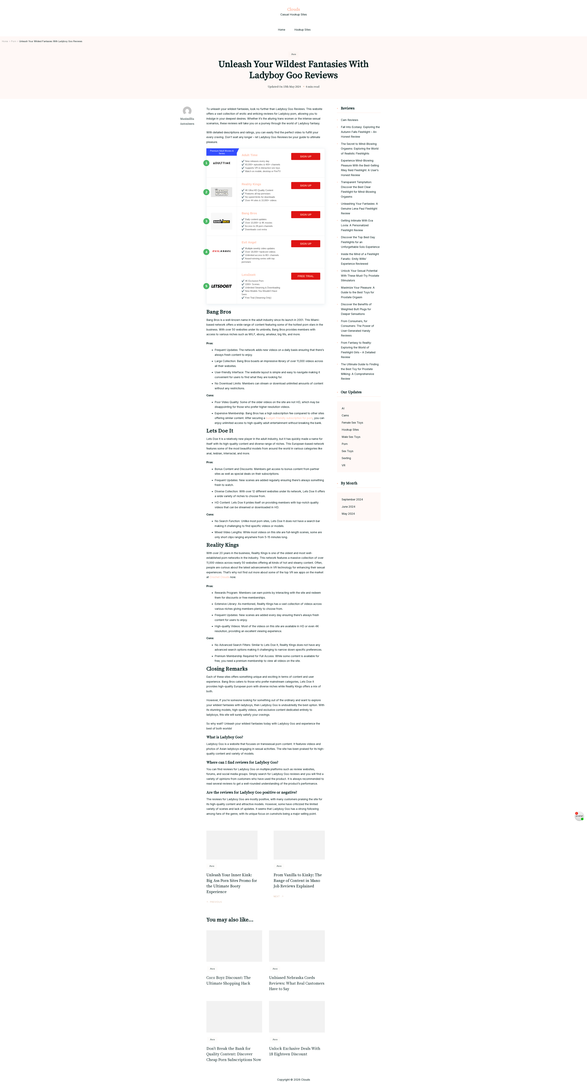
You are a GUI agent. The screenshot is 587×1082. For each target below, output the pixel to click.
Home (281, 29)
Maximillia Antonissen (187, 121)
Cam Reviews (349, 120)
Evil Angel (249, 242)
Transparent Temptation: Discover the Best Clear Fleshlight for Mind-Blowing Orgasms (358, 189)
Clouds (293, 9)
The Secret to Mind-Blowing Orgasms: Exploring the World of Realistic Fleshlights (359, 148)
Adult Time (250, 155)
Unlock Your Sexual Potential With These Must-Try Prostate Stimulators (360, 275)
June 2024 (348, 506)
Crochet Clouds (219, 577)
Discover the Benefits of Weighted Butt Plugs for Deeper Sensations (356, 309)
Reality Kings (251, 184)
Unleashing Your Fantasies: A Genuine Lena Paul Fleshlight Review (359, 208)
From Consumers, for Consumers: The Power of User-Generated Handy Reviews (357, 328)
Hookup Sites (302, 29)
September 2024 (352, 499)
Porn (293, 54)
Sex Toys (347, 451)
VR (343, 465)
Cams (345, 415)
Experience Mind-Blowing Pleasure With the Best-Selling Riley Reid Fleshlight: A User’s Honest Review (360, 168)
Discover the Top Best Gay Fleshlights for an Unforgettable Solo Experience (360, 242)
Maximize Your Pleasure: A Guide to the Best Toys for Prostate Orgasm (358, 292)
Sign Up (305, 156)
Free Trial (306, 276)
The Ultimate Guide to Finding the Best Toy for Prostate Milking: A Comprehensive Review (360, 371)
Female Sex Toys (352, 422)
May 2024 (348, 513)
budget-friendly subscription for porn (289, 418)
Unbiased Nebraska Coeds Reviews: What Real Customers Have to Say (296, 983)
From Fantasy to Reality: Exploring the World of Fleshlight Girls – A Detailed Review (358, 350)
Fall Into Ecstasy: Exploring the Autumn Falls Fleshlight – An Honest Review (360, 131)
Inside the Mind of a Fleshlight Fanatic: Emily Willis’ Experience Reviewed (360, 258)
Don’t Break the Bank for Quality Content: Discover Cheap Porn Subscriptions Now (233, 1054)
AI (343, 408)
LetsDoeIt (249, 274)
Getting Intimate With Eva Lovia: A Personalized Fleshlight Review (357, 225)
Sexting (346, 458)
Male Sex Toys (351, 436)
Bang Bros (249, 213)
